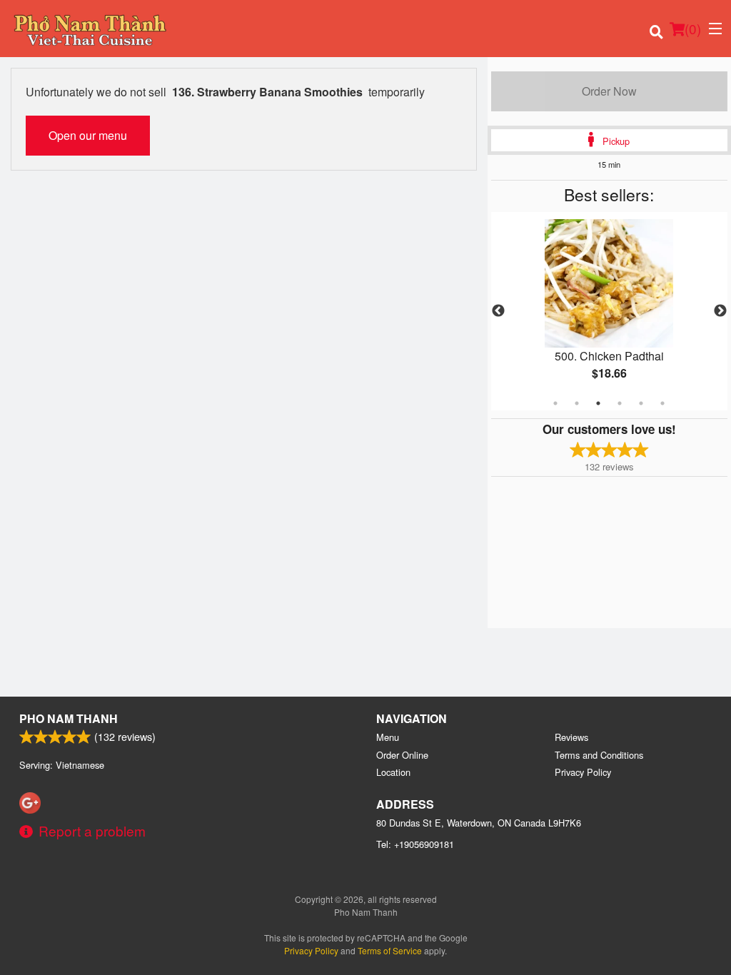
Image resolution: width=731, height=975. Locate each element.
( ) (693, 28)
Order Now (609, 91)
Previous (498, 311)
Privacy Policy (583, 772)
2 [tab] (577, 403)
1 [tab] (555, 403)
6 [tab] (662, 403)
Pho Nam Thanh (68, 718)
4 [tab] (619, 403)
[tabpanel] (609, 311)
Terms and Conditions (599, 755)
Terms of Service (390, 950)
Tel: (415, 844)
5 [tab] (641, 403)
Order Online (402, 755)
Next (720, 311)
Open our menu (88, 135)
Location (393, 772)
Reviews (571, 737)
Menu (387, 737)
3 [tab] (598, 403)
